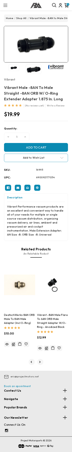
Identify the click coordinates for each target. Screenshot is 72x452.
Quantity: (10, 128)
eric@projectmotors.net (25, 376)
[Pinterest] (37, 188)
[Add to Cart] (20, 344)
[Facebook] (8, 188)
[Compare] (13, 344)
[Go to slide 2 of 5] (40, 362)
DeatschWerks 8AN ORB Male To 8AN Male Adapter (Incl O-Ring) (19, 319)
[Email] (18, 188)
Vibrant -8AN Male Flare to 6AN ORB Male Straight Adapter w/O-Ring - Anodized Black (52, 321)
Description (15, 197)
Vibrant (9, 79)
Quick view (7, 344)
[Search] (54, 5)
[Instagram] (7, 431)
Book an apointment (17, 386)
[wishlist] (26, 344)
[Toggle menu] (5, 5)
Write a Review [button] (56, 105)
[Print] (27, 188)
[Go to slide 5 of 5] (32, 362)
